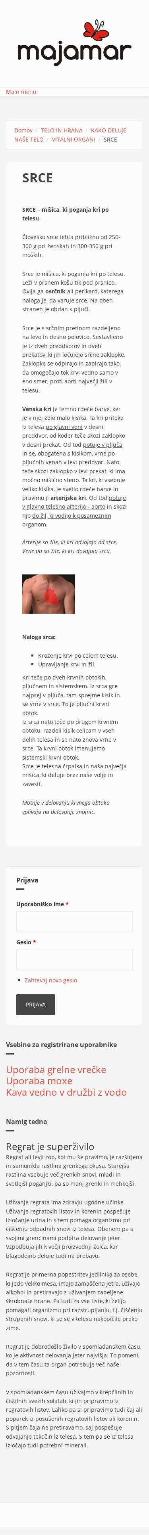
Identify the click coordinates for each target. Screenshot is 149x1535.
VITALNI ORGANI (73, 139)
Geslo (26, 942)
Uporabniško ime (42, 904)
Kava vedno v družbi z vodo (66, 1092)
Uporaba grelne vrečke (56, 1069)
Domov (23, 130)
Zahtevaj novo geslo (51, 980)
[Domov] (74, 42)
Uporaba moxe (39, 1080)
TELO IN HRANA (62, 130)
